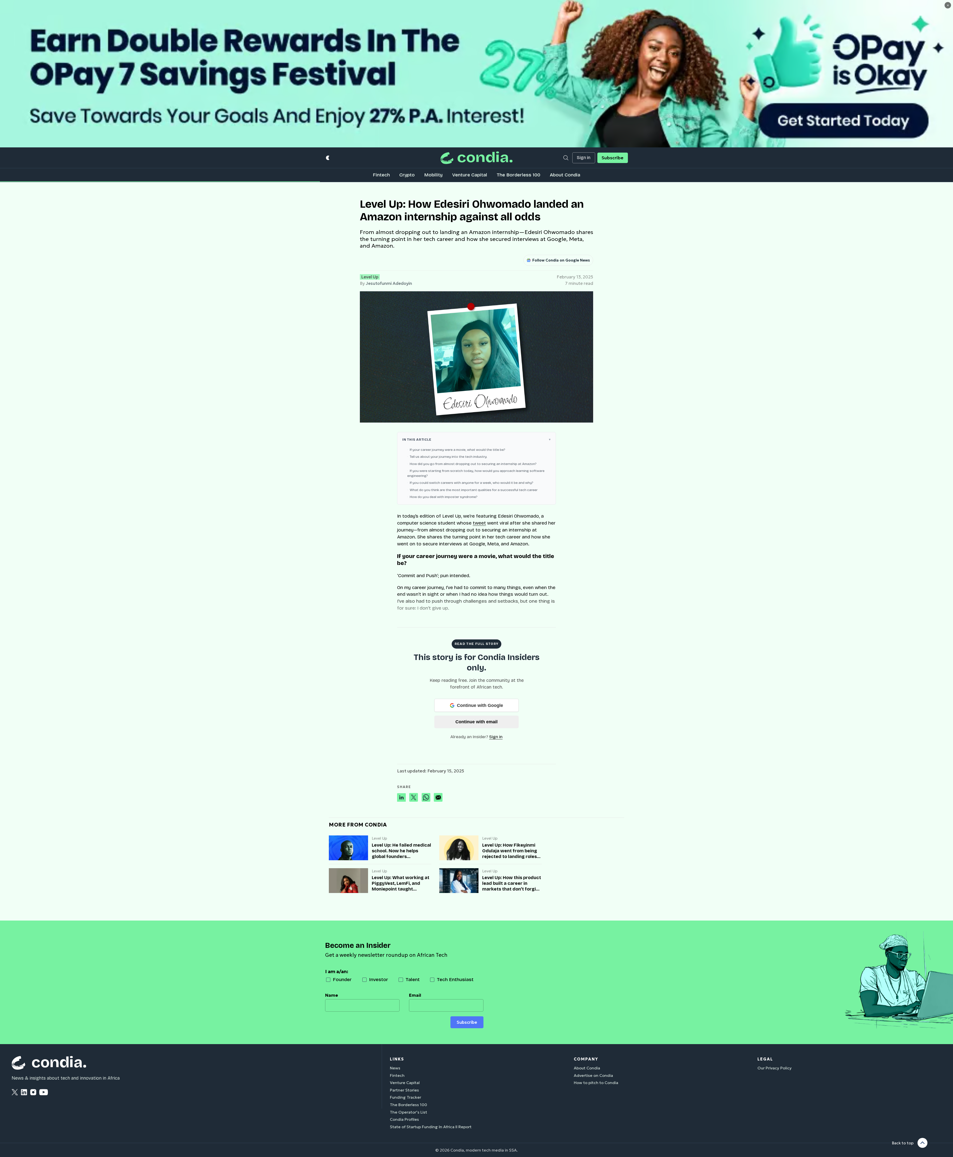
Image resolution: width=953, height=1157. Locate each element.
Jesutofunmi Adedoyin (389, 283)
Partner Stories (404, 1090)
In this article (416, 439)
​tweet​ (479, 523)
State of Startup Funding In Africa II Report (431, 1126)
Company (586, 1059)
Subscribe (612, 158)
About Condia (565, 175)
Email (415, 995)
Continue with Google (480, 705)
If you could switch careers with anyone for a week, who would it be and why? (471, 483)
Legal (765, 1059)
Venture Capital (469, 175)
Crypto (407, 175)
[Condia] (476, 157)
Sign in (583, 157)
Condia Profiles (404, 1119)
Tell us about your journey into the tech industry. (448, 457)
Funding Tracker (405, 1097)
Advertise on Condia (593, 1075)
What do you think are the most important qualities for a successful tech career (474, 490)
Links (397, 1059)
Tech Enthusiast (455, 979)
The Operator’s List (408, 1112)
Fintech (381, 175)
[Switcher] (328, 158)
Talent (413, 979)
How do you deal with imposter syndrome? (443, 497)
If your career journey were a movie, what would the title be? (457, 450)
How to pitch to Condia (596, 1082)
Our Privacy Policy (774, 1067)
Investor (378, 979)
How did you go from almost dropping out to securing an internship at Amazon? (473, 464)
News (395, 1067)
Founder (342, 979)
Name (331, 995)
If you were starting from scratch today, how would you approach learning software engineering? (476, 473)
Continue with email (476, 721)
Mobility (433, 175)
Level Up (369, 277)
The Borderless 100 (518, 175)
